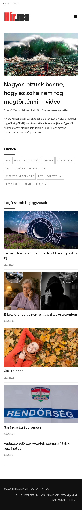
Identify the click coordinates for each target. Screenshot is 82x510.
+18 (7, 168)
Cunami (48, 160)
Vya (15, 110)
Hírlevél (72, 500)
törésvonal (54, 176)
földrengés (32, 160)
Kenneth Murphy (35, 183)
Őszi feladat (13, 371)
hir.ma (16, 488)
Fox (40, 176)
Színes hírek (28, 110)
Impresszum (31, 495)
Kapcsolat (58, 500)
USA (7, 160)
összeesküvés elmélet (55, 110)
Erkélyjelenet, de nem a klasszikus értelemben (40, 314)
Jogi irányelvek (50, 495)
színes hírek (65, 160)
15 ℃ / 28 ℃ (12, 3)
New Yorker (13, 183)
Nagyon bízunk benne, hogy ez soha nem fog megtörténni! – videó (34, 93)
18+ (39, 110)
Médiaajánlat (69, 495)
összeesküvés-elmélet (19, 176)
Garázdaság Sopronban (22, 427)
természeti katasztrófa (29, 168)
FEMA (17, 160)
